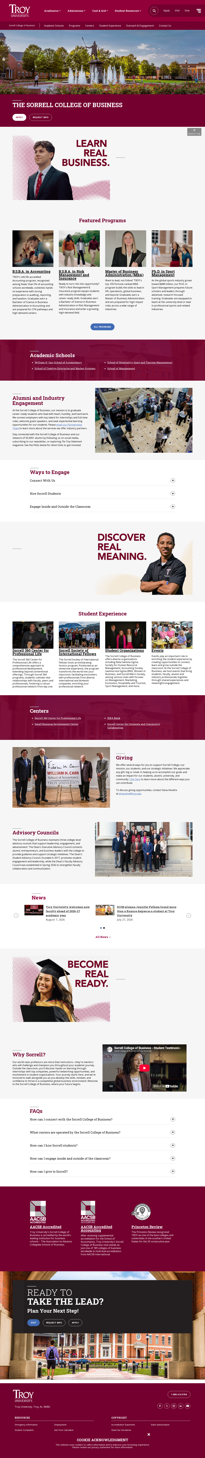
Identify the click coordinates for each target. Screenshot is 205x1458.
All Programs (102, 326)
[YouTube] (187, 1406)
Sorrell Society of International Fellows (77, 652)
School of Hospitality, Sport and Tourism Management (139, 362)
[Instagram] (173, 1406)
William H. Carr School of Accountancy (58, 362)
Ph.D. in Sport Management (163, 273)
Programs (74, 25)
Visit (177, 10)
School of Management (121, 368)
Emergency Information (26, 1424)
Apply (166, 10)
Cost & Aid (99, 11)
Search (19, 10)
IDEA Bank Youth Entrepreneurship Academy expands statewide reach (153, 911)
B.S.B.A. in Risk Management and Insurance (74, 275)
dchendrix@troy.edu (130, 793)
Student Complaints (24, 1430)
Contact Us (165, 25)
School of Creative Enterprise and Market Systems (65, 368)
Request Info (40, 117)
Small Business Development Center (56, 724)
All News (101, 937)
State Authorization (160, 1424)
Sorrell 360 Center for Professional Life (30, 652)
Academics (51, 11)
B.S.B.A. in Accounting (31, 271)
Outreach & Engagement (140, 25)
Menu (199, 11)
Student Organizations (124, 650)
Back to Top (194, 133)
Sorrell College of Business (22, 25)
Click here (135, 779)
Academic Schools (54, 25)
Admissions (75, 11)
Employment (60, 1424)
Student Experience (110, 25)
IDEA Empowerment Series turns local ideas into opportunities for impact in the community (76, 911)
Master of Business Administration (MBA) (124, 273)
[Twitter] (167, 1406)
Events (158, 650)
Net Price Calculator (64, 1430)
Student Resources (127, 11)
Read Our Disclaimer (121, 1430)
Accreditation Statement (123, 1424)
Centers (89, 25)
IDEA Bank (113, 718)
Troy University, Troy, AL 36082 (32, 1406)
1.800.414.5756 (179, 1394)
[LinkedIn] (180, 1406)
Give (187, 10)
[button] (16, 915)
